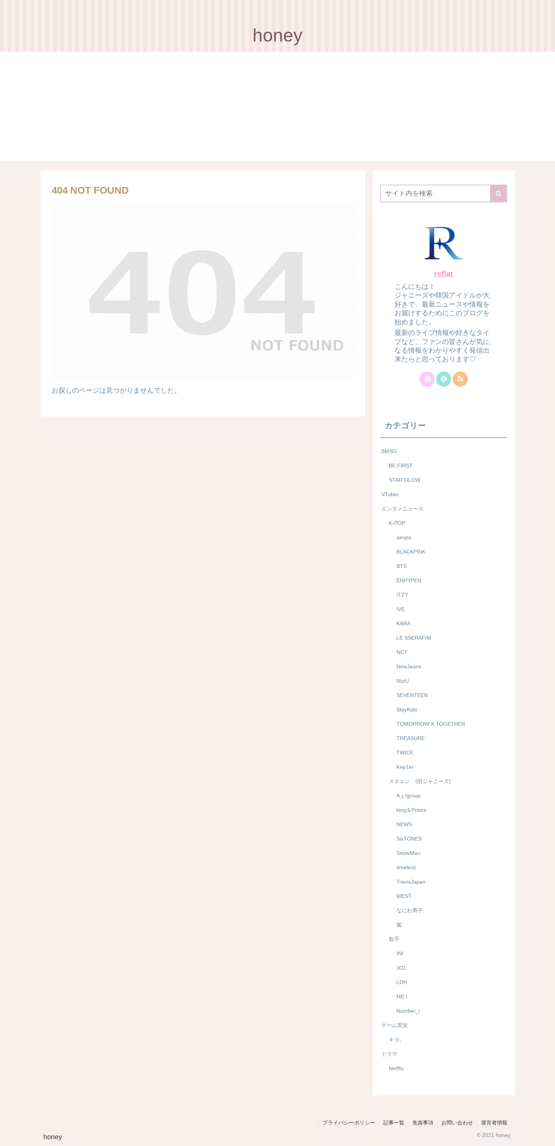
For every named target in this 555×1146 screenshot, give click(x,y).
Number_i (408, 1011)
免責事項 (422, 1123)
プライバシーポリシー (348, 1123)
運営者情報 (494, 1123)
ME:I (401, 996)
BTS (401, 566)
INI (399, 953)
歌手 (394, 939)
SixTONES (409, 839)
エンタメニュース (402, 509)
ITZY (402, 595)
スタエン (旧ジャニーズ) (420, 781)
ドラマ (389, 1054)
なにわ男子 (409, 910)
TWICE (404, 753)
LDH (401, 982)
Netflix (396, 1068)
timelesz (406, 867)
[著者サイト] (427, 379)
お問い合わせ (457, 1123)
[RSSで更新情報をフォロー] (460, 379)
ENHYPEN (408, 580)
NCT (401, 652)
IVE (400, 609)
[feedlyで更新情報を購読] (443, 379)
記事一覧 (393, 1123)
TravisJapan (411, 882)
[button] (498, 193)
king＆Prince (411, 810)
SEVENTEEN (412, 695)
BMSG (389, 451)
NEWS (404, 824)
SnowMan (408, 853)
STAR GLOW (404, 480)
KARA (403, 623)
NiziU (402, 681)
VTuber (390, 494)
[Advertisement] (277, 108)
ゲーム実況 (394, 1025)
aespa (403, 537)
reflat (443, 274)
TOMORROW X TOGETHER (430, 724)
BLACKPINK (411, 552)
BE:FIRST (401, 466)
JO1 (401, 968)
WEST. (404, 896)
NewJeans (408, 666)
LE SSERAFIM (413, 638)
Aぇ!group (408, 796)
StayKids (406, 709)
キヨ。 (397, 1039)
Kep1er (405, 767)
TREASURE (410, 738)
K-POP (397, 523)
